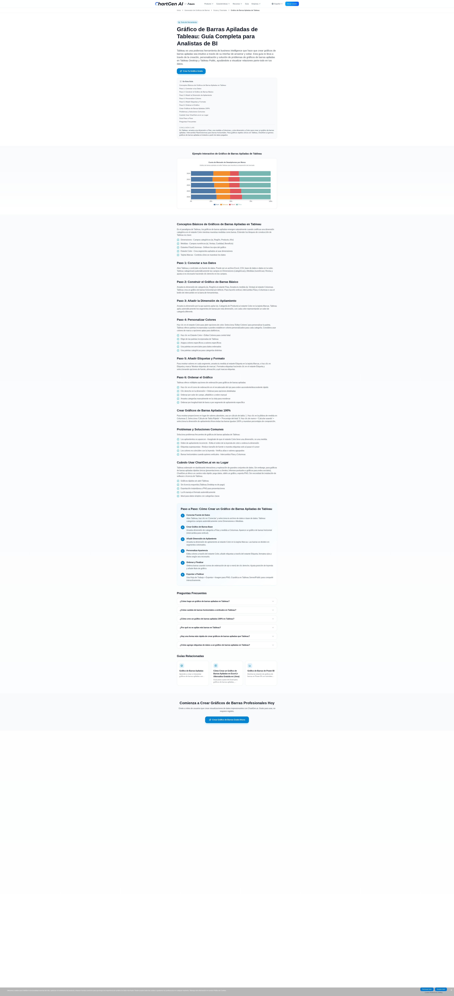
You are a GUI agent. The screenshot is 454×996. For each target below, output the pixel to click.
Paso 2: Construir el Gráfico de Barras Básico (196, 92)
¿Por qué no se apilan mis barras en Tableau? (200, 628)
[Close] (451, 990)
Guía (247, 4)
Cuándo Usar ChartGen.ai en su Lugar (193, 115)
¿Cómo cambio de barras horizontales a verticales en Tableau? (208, 610)
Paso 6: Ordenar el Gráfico (189, 105)
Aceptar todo (441, 989)
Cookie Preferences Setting (433, 992)
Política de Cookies (220, 990)
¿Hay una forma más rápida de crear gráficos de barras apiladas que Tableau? (215, 636)
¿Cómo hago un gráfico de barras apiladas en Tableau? (205, 601)
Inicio (179, 10)
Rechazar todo (427, 989)
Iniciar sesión (292, 4)
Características (222, 4)
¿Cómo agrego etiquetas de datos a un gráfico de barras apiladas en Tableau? (215, 645)
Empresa (255, 4)
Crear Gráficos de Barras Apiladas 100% (194, 108)
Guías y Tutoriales (220, 10)
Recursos (236, 4)
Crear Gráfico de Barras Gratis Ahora (228, 720)
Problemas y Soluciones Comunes (192, 112)
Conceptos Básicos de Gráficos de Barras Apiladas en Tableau (202, 85)
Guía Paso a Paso (186, 118)
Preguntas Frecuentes (187, 122)
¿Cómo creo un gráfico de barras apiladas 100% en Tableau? (207, 619)
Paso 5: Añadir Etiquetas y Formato (192, 102)
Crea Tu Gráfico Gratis (193, 71)
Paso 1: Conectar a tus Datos (190, 88)
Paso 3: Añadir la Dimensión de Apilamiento (195, 95)
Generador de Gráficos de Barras (197, 10)
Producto (207, 4)
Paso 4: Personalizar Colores (190, 98)
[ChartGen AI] (169, 3)
